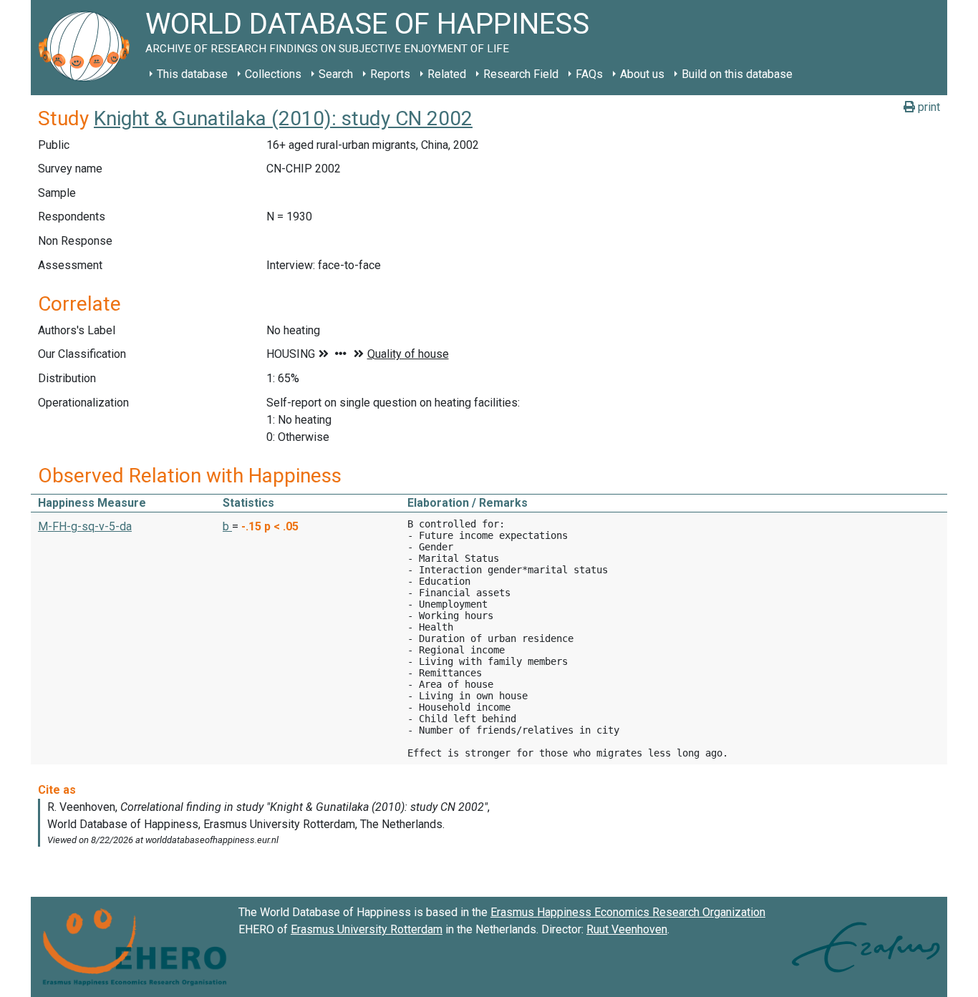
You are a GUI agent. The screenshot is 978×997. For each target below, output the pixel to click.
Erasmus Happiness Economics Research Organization (627, 912)
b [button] (227, 526)
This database (192, 74)
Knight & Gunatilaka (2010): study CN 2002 (283, 118)
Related (446, 74)
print (927, 107)
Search (336, 74)
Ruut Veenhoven (626, 929)
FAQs (589, 74)
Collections (273, 74)
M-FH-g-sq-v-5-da (85, 526)
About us (642, 74)
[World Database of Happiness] (88, 47)
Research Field (520, 74)
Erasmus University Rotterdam (366, 929)
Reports (390, 74)
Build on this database (737, 74)
